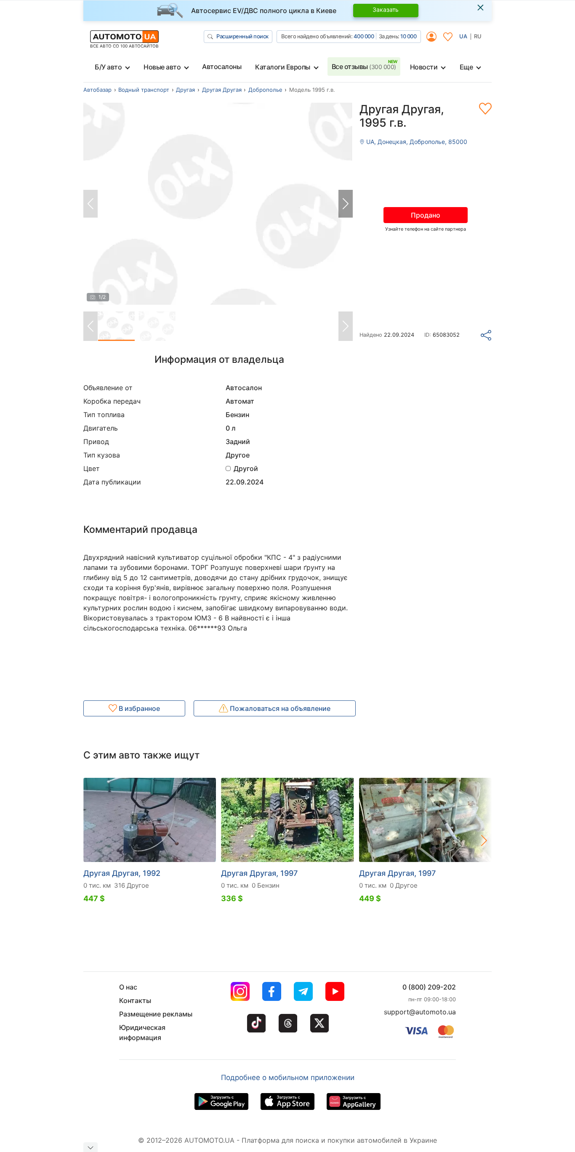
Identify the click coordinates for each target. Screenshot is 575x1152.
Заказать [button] (386, 9)
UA (463, 36)
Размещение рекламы (155, 1014)
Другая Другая (222, 89)
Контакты (135, 1000)
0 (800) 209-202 (429, 987)
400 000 (364, 36)
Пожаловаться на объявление (279, 708)
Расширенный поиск (242, 36)
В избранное (138, 708)
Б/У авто (108, 67)
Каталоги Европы (282, 67)
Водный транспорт (143, 89)
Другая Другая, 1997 (259, 873)
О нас (128, 987)
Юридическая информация (142, 1032)
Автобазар (97, 89)
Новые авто (162, 67)
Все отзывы (364, 66)
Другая (185, 89)
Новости (424, 67)
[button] (345, 204)
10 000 (408, 36)
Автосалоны (221, 66)
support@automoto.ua (420, 1012)
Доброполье (265, 89)
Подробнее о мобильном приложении (287, 1077)
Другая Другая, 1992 (121, 873)
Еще (466, 67)
